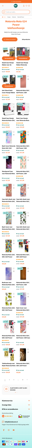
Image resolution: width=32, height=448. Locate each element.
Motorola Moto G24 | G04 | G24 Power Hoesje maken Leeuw (23, 365)
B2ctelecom (9, 438)
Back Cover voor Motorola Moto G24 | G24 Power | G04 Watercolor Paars (22, 311)
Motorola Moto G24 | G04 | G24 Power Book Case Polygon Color (22, 258)
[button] (3, 6)
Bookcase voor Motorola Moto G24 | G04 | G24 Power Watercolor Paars (8, 286)
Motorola (14, 17)
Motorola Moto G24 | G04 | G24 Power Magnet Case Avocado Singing (8, 311)
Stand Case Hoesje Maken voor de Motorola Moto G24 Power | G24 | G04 (8, 66)
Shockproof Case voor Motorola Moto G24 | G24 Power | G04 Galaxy (8, 174)
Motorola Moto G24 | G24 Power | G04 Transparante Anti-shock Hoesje (22, 93)
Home (4, 17)
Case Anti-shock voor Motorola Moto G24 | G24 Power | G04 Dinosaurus (23, 230)
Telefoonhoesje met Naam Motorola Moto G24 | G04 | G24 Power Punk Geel (9, 366)
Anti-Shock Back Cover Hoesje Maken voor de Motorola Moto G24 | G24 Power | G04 (8, 94)
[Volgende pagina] (27, 379)
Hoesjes (9, 17)
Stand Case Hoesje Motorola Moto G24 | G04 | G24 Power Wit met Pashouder (8, 121)
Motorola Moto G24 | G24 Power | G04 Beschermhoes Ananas (22, 174)
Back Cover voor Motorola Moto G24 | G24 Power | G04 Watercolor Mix (8, 230)
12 (22, 379)
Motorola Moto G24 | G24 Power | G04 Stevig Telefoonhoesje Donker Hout (22, 287)
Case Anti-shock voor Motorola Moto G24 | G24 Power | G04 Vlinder (23, 202)
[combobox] (16, 12)
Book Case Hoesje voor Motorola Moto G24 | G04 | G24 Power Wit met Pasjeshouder (22, 122)
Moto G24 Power (20, 17)
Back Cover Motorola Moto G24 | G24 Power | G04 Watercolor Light (8, 149)
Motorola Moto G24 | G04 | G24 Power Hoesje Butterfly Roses (8, 339)
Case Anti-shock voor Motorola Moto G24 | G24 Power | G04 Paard (8, 202)
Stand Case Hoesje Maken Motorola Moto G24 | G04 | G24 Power (22, 66)
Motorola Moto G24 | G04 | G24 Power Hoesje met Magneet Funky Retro (8, 258)
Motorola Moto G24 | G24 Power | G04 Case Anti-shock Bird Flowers (23, 339)
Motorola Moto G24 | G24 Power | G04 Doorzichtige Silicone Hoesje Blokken (23, 149)
